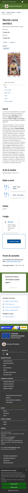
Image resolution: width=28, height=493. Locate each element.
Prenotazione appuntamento (10, 456)
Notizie (5, 411)
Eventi (18, 12)
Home (3, 12)
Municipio (10, 222)
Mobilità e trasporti (8, 388)
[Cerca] (25, 6)
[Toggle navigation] (3, 6)
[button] (13, 490)
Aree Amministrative (8, 363)
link (6, 481)
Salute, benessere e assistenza (13, 400)
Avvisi (4, 415)
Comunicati (6, 413)
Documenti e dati (7, 374)
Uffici (4, 365)
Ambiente (8, 397)
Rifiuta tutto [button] (14, 487)
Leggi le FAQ (6, 460)
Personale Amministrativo (9, 372)
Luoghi (5, 422)
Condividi (5, 42)
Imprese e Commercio (8, 384)
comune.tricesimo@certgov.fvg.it (11, 447)
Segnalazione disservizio (9, 458)
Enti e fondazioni (7, 368)
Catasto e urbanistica (8, 386)
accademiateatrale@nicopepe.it (13, 261)
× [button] (26, 469)
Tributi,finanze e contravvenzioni (14, 395)
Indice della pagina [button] (9, 82)
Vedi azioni (12, 42)
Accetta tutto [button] (14, 484)
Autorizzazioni (9, 402)
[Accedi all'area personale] (22, 1)
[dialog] (14, 480)
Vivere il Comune (11, 12)
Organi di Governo (7, 361)
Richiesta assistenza (8, 462)
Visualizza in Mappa (14, 241)
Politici (5, 370)
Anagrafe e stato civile (8, 381)
